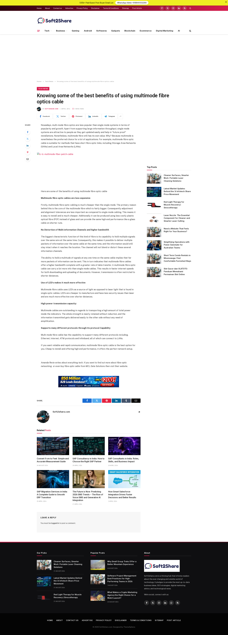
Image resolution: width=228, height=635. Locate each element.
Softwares (101, 31)
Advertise (69, 8)
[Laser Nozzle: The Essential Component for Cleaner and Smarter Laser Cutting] (154, 219)
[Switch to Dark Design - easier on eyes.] (190, 8)
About (47, 8)
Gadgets (115, 31)
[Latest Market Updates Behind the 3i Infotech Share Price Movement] (154, 192)
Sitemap (125, 8)
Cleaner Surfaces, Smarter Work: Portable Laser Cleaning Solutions (176, 178)
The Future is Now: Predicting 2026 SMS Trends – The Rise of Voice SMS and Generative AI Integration (88, 495)
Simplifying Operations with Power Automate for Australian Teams (176, 245)
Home (39, 8)
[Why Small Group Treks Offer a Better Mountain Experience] (98, 565)
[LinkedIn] (27, 145)
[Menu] (38, 31)
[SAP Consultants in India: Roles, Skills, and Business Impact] (124, 446)
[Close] (226, 2)
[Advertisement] (114, 57)
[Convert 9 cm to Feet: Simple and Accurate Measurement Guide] (53, 446)
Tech (46, 31)
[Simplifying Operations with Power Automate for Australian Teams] (154, 245)
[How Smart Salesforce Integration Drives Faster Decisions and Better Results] (124, 479)
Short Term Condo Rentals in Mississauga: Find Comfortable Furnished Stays (177, 258)
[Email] (27, 159)
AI (179, 31)
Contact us (57, 8)
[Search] (190, 31)
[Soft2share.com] (54, 20)
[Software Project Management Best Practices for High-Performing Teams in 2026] (98, 579)
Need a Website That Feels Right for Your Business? (176, 230)
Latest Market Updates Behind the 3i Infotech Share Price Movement (177, 191)
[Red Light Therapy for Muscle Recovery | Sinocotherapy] (154, 205)
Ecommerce (145, 31)
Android (88, 31)
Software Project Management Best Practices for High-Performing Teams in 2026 (121, 579)
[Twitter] (27, 138)
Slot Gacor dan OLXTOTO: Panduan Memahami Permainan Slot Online (176, 271)
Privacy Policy (82, 8)
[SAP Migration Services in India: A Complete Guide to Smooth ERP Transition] (53, 479)
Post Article (137, 8)
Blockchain (129, 31)
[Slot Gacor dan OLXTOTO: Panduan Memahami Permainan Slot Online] (154, 272)
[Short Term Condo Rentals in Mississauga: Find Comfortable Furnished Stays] (154, 259)
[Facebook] (27, 132)
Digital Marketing (164, 31)
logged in (55, 523)
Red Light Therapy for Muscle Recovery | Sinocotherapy (174, 205)
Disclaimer (95, 8)
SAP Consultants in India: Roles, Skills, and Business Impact (123, 460)
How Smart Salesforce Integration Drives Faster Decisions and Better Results (122, 494)
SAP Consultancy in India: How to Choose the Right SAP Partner (88, 460)
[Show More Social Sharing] (120, 116)
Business (60, 31)
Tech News (43, 89)
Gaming (75, 31)
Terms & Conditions (111, 8)
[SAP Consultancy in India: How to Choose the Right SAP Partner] (89, 446)
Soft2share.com (51, 109)
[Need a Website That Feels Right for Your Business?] (154, 232)
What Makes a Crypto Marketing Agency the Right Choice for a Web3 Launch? (122, 595)
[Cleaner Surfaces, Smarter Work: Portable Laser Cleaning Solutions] (154, 179)
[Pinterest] (27, 152)
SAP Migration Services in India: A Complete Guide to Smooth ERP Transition (52, 494)
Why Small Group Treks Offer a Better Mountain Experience (121, 562)
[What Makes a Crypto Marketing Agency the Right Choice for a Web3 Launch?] (98, 596)
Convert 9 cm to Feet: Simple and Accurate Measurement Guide (53, 460)
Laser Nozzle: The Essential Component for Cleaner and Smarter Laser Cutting (177, 218)
